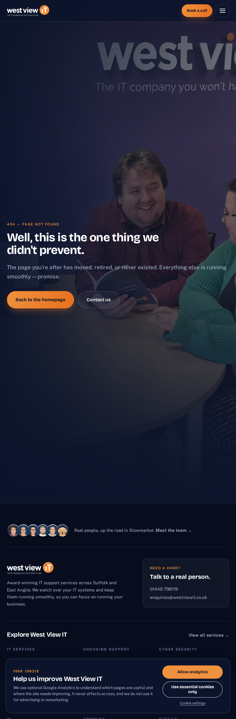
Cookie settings (192, 703)
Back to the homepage (40, 299)
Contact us (99, 299)
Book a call (197, 10)
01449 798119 (164, 589)
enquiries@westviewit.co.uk (178, 597)
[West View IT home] (28, 10)
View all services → (209, 635)
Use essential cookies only (192, 689)
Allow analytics (192, 671)
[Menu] (222, 10)
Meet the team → (174, 530)
